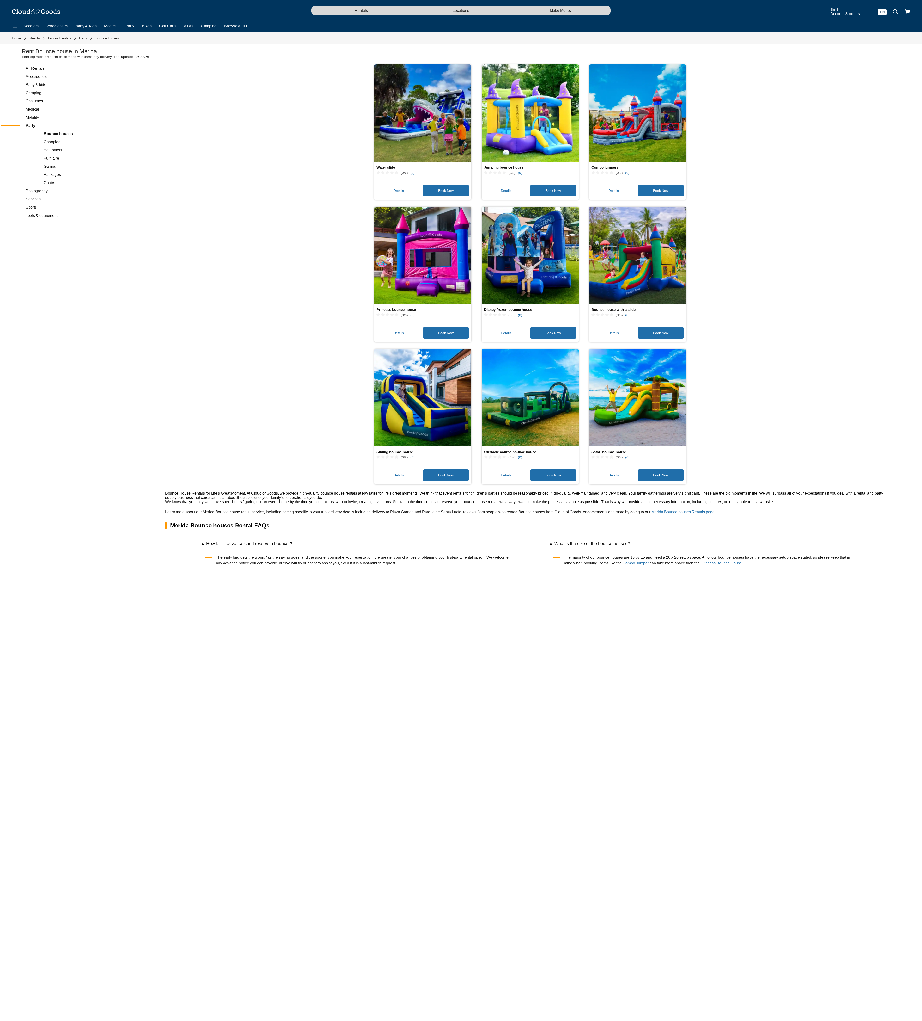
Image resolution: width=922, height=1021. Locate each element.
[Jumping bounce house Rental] (530, 113)
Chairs (49, 183)
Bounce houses (107, 38)
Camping (209, 26)
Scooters (31, 26)
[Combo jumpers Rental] (637, 113)
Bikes (147, 26)
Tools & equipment (41, 215)
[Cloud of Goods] (36, 12)
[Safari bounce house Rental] (637, 397)
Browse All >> (236, 26)
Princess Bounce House (721, 563)
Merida (34, 38)
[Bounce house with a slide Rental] (637, 255)
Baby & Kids (86, 26)
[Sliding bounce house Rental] (422, 397)
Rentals (361, 10)
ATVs (188, 26)
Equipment (53, 150)
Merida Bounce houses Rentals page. (683, 512)
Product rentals (59, 38)
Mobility (32, 117)
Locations (461, 10)
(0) (412, 173)
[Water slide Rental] (422, 113)
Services (33, 199)
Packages (52, 175)
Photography (37, 191)
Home (16, 38)
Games (50, 166)
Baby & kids (36, 85)
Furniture (51, 158)
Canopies (52, 142)
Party (129, 26)
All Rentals (35, 68)
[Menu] (15, 26)
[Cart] (907, 12)
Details (399, 190)
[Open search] (895, 12)
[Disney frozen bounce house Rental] (530, 255)
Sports (31, 207)
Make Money (561, 10)
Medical (111, 26)
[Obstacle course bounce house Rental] (530, 397)
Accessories (36, 76)
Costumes (34, 101)
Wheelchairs (57, 26)
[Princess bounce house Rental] (422, 255)
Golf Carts (167, 26)
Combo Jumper (636, 563)
